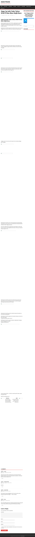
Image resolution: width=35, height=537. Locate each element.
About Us (18, 6)
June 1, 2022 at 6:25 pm (7, 500)
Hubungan (10, 6)
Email (2, 521)
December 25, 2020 (4, 15)
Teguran (14, 6)
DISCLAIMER (23, 6)
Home (1, 6)
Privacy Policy (28, 6)
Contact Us (2, 8)
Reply (2, 478)
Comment (2, 512)
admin (8, 15)
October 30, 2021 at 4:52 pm (7, 472)
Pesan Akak (5, 6)
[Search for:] (29, 26)
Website (2, 524)
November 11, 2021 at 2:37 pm (7, 482)
